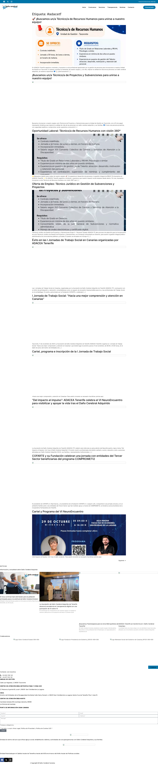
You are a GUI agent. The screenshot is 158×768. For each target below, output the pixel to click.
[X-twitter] (7, 1)
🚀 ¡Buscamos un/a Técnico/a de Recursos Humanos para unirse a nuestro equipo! (78, 20)
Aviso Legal (16, 728)
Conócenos (92, 7)
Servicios (102, 7)
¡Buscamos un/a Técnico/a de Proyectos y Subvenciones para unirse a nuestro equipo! (75, 76)
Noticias (122, 7)
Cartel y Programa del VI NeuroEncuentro (57, 511)
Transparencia (112, 7)
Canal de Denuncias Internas (147, 1)
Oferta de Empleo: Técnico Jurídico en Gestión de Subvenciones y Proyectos (73, 185)
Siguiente (122, 560)
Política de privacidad (7, 763)
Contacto (131, 7)
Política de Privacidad (27, 728)
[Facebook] (4, 1)
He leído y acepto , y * (26, 728)
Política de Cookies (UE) (43, 728)
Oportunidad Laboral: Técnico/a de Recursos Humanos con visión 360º (76, 130)
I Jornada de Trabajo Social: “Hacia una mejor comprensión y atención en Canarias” (77, 297)
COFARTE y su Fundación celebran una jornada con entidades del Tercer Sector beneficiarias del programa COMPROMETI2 (77, 457)
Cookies (27, 763)
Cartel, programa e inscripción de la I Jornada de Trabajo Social (71, 351)
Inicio (84, 7)
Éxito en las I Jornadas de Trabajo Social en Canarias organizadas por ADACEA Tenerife (75, 241)
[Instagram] (11, 1)
